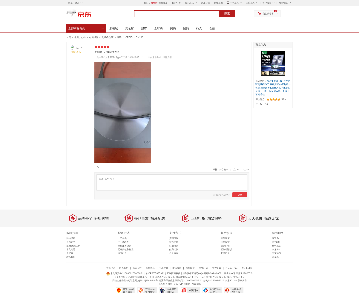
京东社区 (203, 268)
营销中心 (150, 268)
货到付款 (173, 238)
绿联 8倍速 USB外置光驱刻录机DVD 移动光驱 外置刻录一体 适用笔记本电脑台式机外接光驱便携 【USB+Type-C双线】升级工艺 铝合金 (273, 88)
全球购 (158, 28)
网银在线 (196, 284)
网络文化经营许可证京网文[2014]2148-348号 (135, 280)
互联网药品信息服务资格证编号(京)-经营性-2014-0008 (194, 273)
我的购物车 (268, 13)
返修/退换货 (226, 249)
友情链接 (176, 268)
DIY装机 (276, 242)
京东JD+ (276, 257)
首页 (68, 37)
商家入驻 (137, 268)
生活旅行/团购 (73, 245)
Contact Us (247, 268)
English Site (231, 268)
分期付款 (173, 245)
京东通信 (276, 253)
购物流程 (70, 238)
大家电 (69, 253)
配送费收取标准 (126, 249)
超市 (144, 28)
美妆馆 (129, 28)
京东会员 (205, 2)
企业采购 (218, 2)
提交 (240, 194)
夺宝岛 (275, 238)
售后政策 (225, 238)
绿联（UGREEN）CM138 (130, 37)
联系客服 (70, 257)
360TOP (178, 284)
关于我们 (110, 268)
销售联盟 (190, 268)
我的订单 (176, 2)
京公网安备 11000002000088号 (126, 273)
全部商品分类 (86, 28)
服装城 (113, 28)
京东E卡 (276, 249)
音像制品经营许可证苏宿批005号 (130, 277)
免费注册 (163, 2)
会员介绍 (70, 242)
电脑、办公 (80, 37)
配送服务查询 (124, 245)
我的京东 (189, 2)
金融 (212, 28)
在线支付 (173, 242)
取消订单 (225, 253)
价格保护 (225, 242)
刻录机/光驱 (108, 37)
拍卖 (199, 28)
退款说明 (225, 245)
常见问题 (70, 249)
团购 (186, 28)
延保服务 (276, 245)
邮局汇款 (173, 249)
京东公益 (216, 268)
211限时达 (123, 242)
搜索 (227, 13)
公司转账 (173, 253)
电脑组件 (94, 37)
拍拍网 (187, 284)
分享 (226, 169)
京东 (91, 15)
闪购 (173, 28)
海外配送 (122, 253)
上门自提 (122, 238)
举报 (215, 169)
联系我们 (123, 268)
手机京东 (234, 2)
